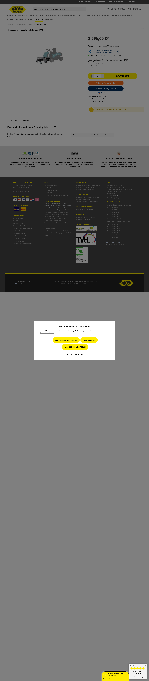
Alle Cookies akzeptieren (75, 347)
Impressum (69, 354)
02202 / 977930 (113, 676)
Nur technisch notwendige (66, 340)
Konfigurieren (89, 340)
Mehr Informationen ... (47, 333)
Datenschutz (79, 354)
